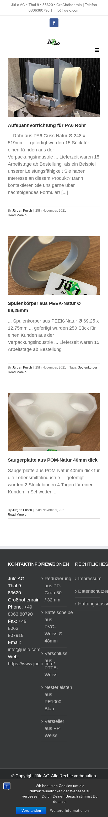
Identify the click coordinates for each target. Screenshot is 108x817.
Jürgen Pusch (22, 210)
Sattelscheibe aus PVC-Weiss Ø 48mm (54, 627)
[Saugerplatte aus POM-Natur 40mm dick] (54, 422)
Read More (16, 215)
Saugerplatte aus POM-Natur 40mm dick (53, 460)
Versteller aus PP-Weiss (54, 728)
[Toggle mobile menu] (97, 50)
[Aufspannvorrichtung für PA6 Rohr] (54, 87)
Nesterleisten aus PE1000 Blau (54, 698)
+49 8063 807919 (17, 628)
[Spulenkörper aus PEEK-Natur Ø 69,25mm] (54, 265)
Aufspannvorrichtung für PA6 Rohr (47, 125)
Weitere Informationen (69, 811)
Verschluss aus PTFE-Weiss (54, 664)
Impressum (88, 578)
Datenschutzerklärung (88, 591)
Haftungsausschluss (88, 603)
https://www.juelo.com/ (31, 663)
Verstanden (31, 811)
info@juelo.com (66, 10)
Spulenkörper (87, 367)
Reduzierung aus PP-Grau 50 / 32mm (54, 589)
